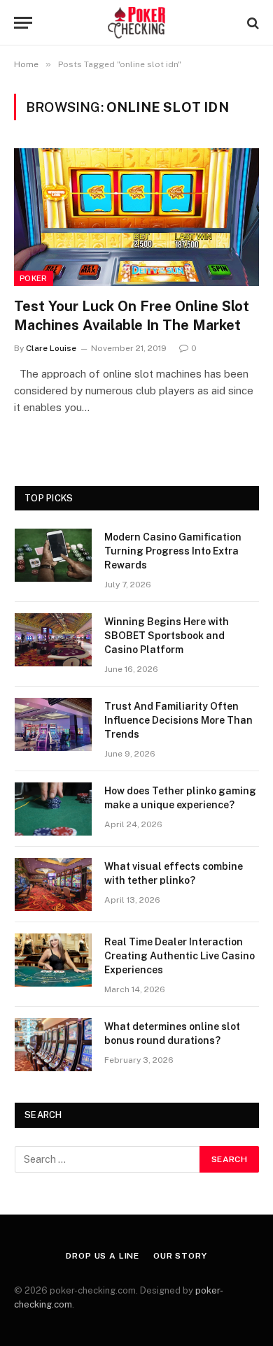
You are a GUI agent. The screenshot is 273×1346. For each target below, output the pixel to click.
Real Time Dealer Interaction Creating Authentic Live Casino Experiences (179, 955)
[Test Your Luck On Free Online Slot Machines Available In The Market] (136, 217)
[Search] (251, 22)
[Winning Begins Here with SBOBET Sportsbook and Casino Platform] (53, 639)
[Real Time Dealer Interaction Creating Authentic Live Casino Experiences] (53, 960)
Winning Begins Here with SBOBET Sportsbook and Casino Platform (166, 635)
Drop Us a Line (102, 1256)
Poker (34, 278)
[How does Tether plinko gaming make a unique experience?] (53, 809)
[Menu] (23, 22)
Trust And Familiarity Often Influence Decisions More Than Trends (178, 720)
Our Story (180, 1256)
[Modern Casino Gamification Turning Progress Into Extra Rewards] (53, 555)
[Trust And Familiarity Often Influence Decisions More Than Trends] (53, 724)
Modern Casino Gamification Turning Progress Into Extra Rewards (172, 551)
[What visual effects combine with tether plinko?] (53, 884)
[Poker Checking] (137, 22)
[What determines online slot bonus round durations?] (53, 1044)
